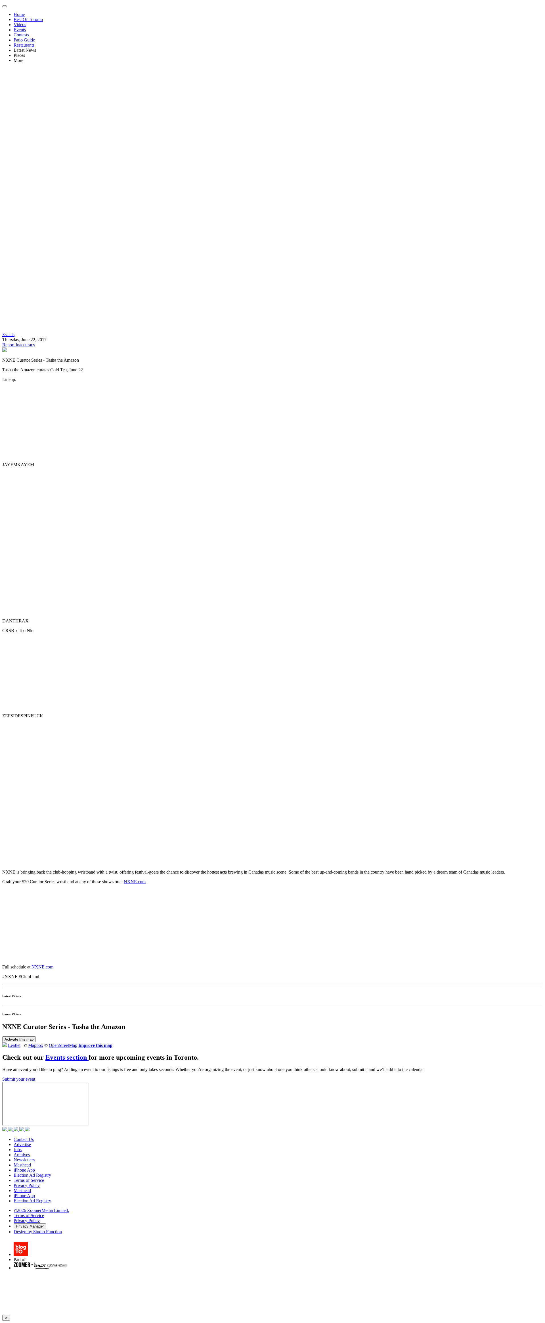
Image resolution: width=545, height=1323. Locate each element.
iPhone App (24, 1170)
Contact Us (24, 1139)
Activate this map (19, 1039)
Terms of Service (29, 1180)
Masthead (22, 1164)
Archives (22, 1154)
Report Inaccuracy (18, 344)
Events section (67, 1057)
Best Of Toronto (28, 19)
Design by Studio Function (38, 1231)
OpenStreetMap (63, 1045)
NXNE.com (135, 881)
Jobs (18, 1149)
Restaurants (24, 45)
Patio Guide (24, 39)
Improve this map (95, 1045)
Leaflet (14, 1045)
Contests (21, 34)
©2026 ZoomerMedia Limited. (41, 1210)
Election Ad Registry (32, 1175)
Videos (20, 24)
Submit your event (18, 1079)
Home (19, 14)
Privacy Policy (27, 1185)
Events (20, 29)
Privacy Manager (30, 1226)
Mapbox (35, 1045)
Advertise (22, 1144)
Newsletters (24, 1159)
